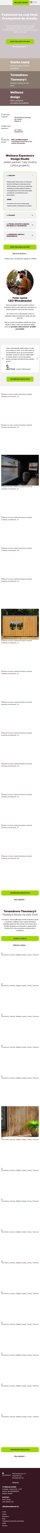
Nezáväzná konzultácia (20, 379)
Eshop (4, 1514)
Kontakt (5, 1497)
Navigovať (15, 1482)
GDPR (4, 1523)
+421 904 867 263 (8, 1502)
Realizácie (5, 1516)
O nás (4, 1512)
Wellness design (21, 2)
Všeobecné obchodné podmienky (13, 1521)
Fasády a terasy (20, 938)
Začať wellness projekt (20, 41)
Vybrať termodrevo (19, 253)
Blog (3, 1519)
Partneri (4, 1526)
